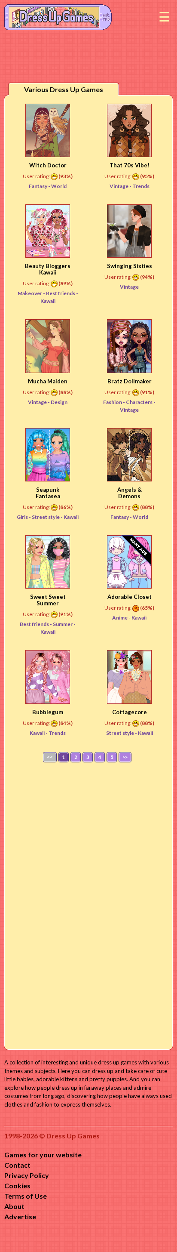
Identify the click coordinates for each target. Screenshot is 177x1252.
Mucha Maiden (47, 381)
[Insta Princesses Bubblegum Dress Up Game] (47, 677)
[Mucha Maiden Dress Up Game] (47, 346)
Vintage (129, 287)
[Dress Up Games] (58, 16)
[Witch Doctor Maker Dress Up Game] (47, 130)
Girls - (24, 517)
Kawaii (138, 617)
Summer (63, 624)
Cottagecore (129, 712)
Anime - (121, 617)
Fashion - (114, 402)
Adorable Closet (129, 596)
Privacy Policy (26, 1175)
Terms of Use (25, 1196)
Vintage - (121, 186)
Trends (141, 186)
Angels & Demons (129, 493)
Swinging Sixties (129, 265)
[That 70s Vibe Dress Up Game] (129, 130)
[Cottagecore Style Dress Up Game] (129, 677)
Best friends (61, 293)
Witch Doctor (48, 165)
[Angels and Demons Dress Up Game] (129, 455)
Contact (17, 1165)
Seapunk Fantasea (48, 493)
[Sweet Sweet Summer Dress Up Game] (47, 562)
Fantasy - (40, 186)
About (14, 1206)
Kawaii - (39, 733)
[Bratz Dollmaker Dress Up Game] (129, 346)
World (59, 186)
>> (125, 757)
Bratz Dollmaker (129, 381)
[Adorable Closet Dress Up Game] (129, 562)
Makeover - (32, 293)
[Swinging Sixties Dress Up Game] (129, 231)
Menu (164, 17)
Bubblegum (47, 712)
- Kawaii (70, 517)
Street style (46, 517)
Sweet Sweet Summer (48, 600)
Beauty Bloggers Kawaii (47, 269)
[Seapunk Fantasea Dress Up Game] (47, 455)
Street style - (122, 733)
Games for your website (43, 1154)
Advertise (20, 1216)
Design (59, 402)
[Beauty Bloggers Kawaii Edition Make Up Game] (47, 231)
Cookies (17, 1185)
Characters (139, 402)
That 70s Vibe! (130, 165)
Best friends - (36, 624)
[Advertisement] (88, 904)
